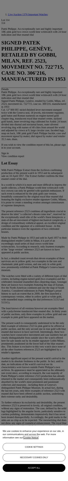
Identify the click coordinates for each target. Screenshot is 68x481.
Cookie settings (34, 447)
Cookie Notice (31, 437)
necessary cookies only (34, 457)
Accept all (34, 468)
